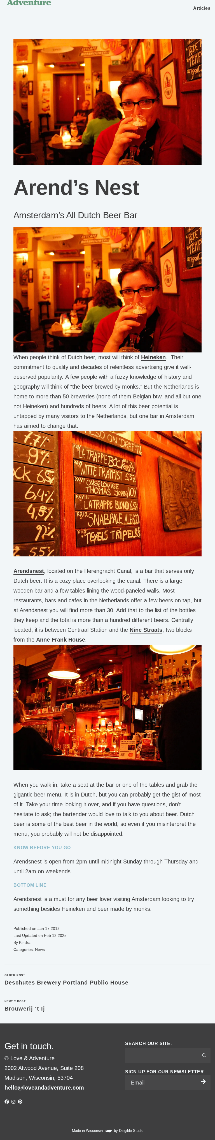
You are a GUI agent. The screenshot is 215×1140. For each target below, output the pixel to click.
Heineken (153, 357)
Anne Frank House (60, 640)
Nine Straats (146, 630)
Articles (202, 8)
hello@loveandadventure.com (44, 1088)
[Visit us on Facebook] (6, 1101)
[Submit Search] (204, 1055)
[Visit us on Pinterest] (20, 1101)
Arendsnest (28, 571)
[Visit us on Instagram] (13, 1101)
